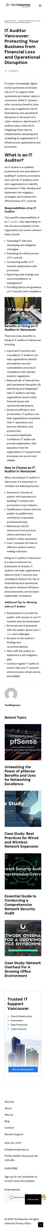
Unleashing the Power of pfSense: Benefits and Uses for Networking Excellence (20, 775)
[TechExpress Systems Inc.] (17, 5)
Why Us (9, 1114)
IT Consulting (9, 22)
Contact (9, 1127)
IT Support (17, 22)
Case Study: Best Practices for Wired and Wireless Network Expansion (21, 840)
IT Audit (37, 21)
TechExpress (15, 71)
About (8, 1108)
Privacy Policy (23, 1223)
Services (9, 1101)
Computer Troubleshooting (26, 21)
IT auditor (13, 221)
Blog (7, 1121)
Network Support (26, 22)
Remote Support (14, 1134)
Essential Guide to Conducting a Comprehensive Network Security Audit (20, 905)
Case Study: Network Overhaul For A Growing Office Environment (23, 969)
